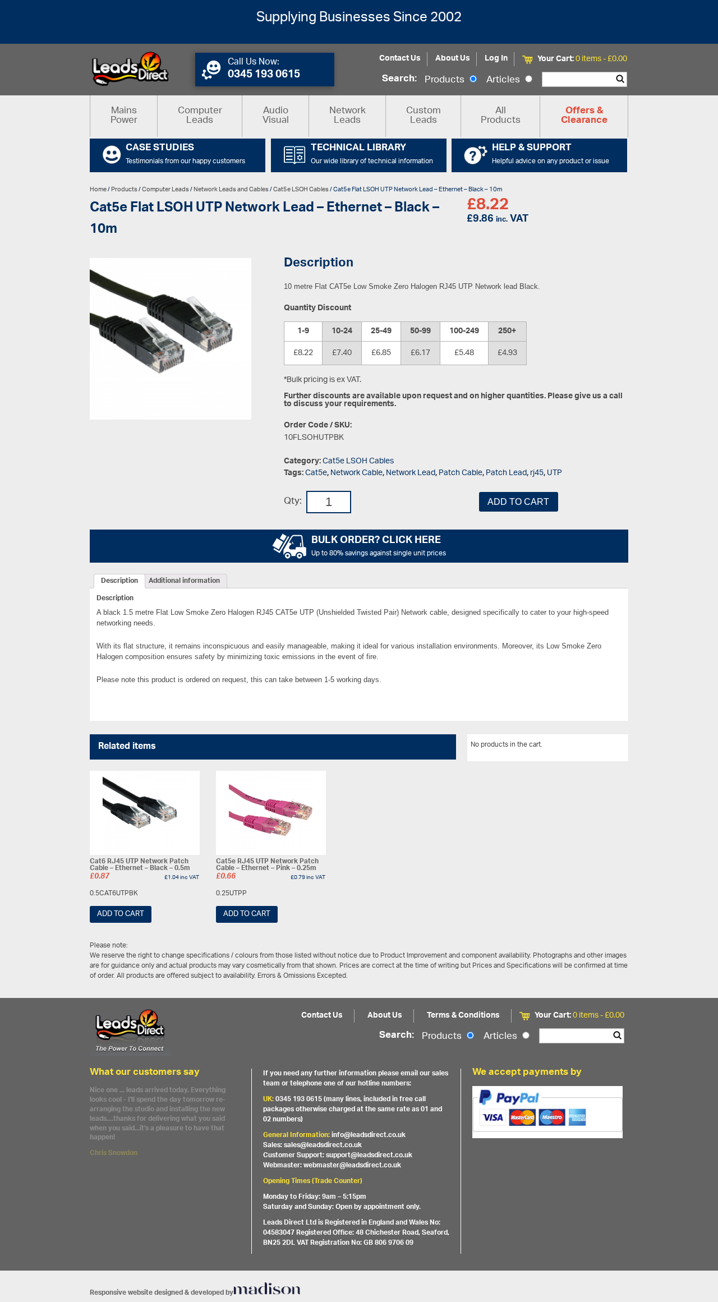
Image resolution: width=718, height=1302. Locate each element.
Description (119, 581)
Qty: (293, 502)
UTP (554, 473)
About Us (452, 58)
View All (607, 747)
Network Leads (347, 116)
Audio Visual (276, 116)
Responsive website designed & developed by (161, 1292)
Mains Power (124, 116)
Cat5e (316, 473)
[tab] (119, 581)
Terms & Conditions (463, 1015)
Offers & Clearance (584, 116)
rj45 (537, 473)
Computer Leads (200, 116)
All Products (501, 116)
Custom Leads (423, 116)
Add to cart (518, 502)
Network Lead (410, 473)
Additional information (184, 581)
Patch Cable (460, 473)
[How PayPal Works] (547, 1112)
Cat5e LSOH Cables (301, 189)
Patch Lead (506, 473)
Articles (504, 80)
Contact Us (400, 58)
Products (446, 80)
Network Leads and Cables (231, 189)
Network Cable (356, 473)
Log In (496, 58)
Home (98, 189)
